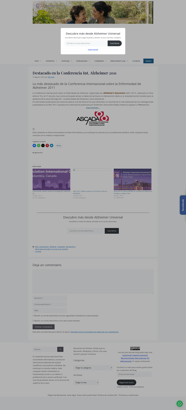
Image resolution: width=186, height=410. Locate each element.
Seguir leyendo (93, 49)
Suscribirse (114, 43)
